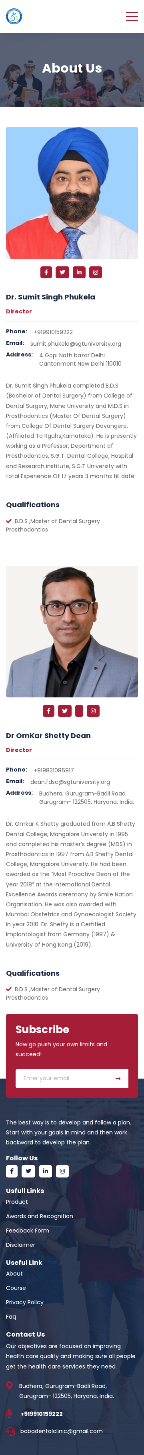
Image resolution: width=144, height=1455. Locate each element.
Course (16, 1288)
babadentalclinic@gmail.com (61, 1431)
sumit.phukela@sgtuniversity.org (75, 344)
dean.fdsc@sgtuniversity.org (70, 782)
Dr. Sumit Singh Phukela (50, 297)
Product (17, 1202)
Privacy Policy (25, 1302)
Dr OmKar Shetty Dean (48, 735)
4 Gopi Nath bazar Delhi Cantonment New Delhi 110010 (80, 359)
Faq (11, 1317)
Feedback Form (27, 1230)
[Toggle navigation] (132, 16)
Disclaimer (20, 1245)
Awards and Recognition (39, 1216)
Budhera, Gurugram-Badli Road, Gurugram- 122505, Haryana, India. (86, 798)
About (14, 1274)
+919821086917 (54, 770)
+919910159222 (53, 332)
